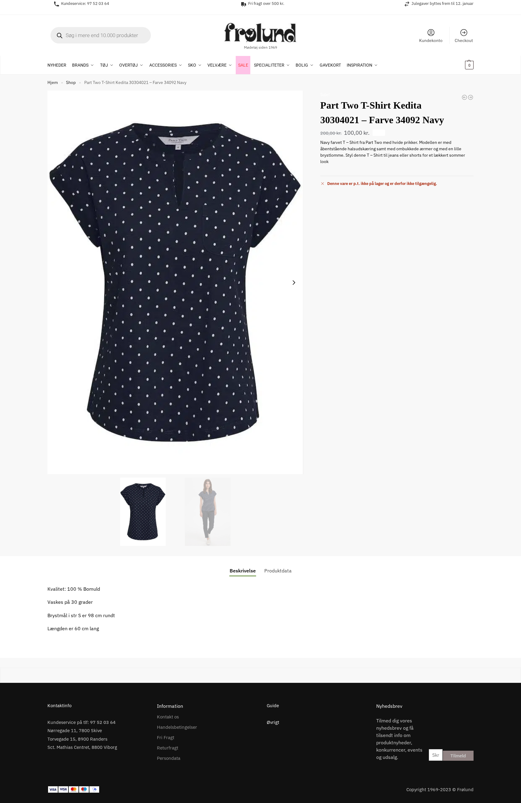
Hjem (52, 82)
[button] (461, 65)
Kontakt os (168, 717)
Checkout (464, 40)
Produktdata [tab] (278, 571)
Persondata (168, 758)
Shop (71, 82)
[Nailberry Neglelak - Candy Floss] (470, 97)
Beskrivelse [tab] (243, 571)
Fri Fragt (165, 737)
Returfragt (167, 748)
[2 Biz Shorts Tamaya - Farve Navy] (464, 97)
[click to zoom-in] (175, 282)
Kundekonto (431, 40)
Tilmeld (458, 756)
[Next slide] (293, 282)
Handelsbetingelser (177, 727)
